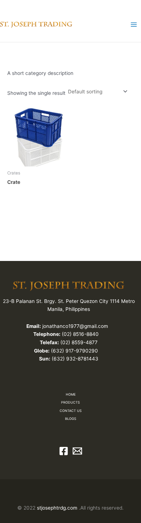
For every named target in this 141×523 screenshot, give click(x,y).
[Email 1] (77, 451)
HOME (71, 394)
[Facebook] (63, 451)
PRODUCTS (70, 402)
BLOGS (70, 419)
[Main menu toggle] (134, 24)
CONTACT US (71, 411)
